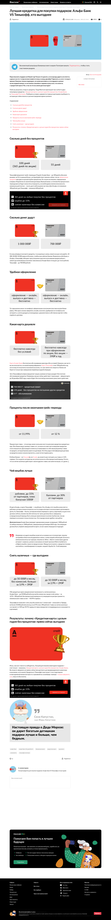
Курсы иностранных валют (41, 893)
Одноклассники (67, 890)
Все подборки (37, 890)
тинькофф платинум (24, 753)
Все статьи (81, 84)
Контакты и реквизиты (90, 892)
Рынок (11, 887)
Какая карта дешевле (20, 114)
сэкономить (13, 753)
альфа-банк (13, 749)
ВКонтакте (65, 887)
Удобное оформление (20, 111)
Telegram (65, 893)
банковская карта (40, 749)
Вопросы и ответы (65, 2)
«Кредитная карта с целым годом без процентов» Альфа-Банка (47, 668)
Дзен (11, 897)
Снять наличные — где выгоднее (23, 124)
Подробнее (20, 862)
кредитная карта (51, 749)
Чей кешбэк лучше (19, 121)
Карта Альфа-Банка (16, 363)
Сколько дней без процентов (22, 105)
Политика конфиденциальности (93, 885)
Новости (36, 882)
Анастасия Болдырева (95, 74)
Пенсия (11, 904)
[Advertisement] (55, 810)
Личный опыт (13, 892)
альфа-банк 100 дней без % (26, 749)
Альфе (35, 457)
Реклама (87, 887)
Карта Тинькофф (47, 365)
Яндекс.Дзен (65, 895)
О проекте (87, 894)
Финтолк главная (14, 7)
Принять (97, 913)
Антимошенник (44, 2)
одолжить (61, 749)
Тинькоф (26, 457)
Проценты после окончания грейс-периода (27, 118)
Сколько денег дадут (20, 108)
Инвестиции (54, 2)
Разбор (11, 889)
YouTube (65, 885)
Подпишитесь (74, 65)
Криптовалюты (14, 899)
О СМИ (86, 889)
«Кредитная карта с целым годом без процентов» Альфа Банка (46, 92)
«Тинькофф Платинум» (18, 94)
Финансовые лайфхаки (30, 2)
